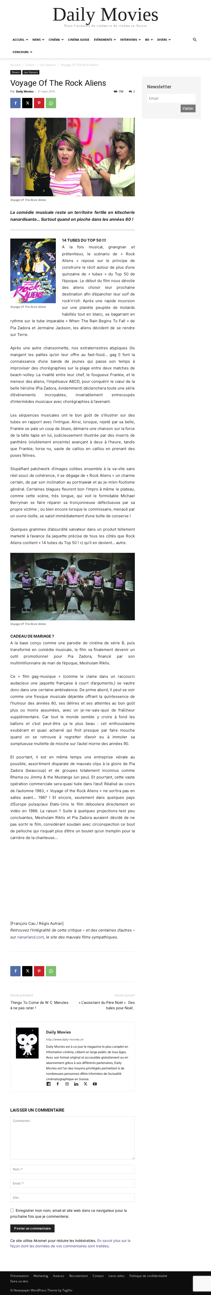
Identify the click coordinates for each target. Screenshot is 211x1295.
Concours (21, 52)
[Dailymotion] (50, 1084)
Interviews (128, 39)
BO (147, 39)
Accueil (18, 39)
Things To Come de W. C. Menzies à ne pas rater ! (39, 1005)
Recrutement (78, 1276)
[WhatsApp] (51, 103)
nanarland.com (30, 937)
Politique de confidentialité (148, 1276)
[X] (27, 103)
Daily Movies (24, 91)
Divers (162, 39)
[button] (194, 39)
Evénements (103, 39)
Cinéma (54, 39)
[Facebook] (15, 103)
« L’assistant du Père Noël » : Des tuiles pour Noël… (107, 1005)
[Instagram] (69, 1084)
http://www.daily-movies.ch (65, 1039)
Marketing (40, 1276)
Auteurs (58, 1276)
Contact (98, 1276)
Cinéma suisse (78, 39)
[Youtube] (96, 1084)
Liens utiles (117, 1276)
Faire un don (19, 1281)
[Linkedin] (78, 1084)
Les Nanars (48, 65)
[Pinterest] (39, 103)
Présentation (19, 1276)
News (36, 39)
